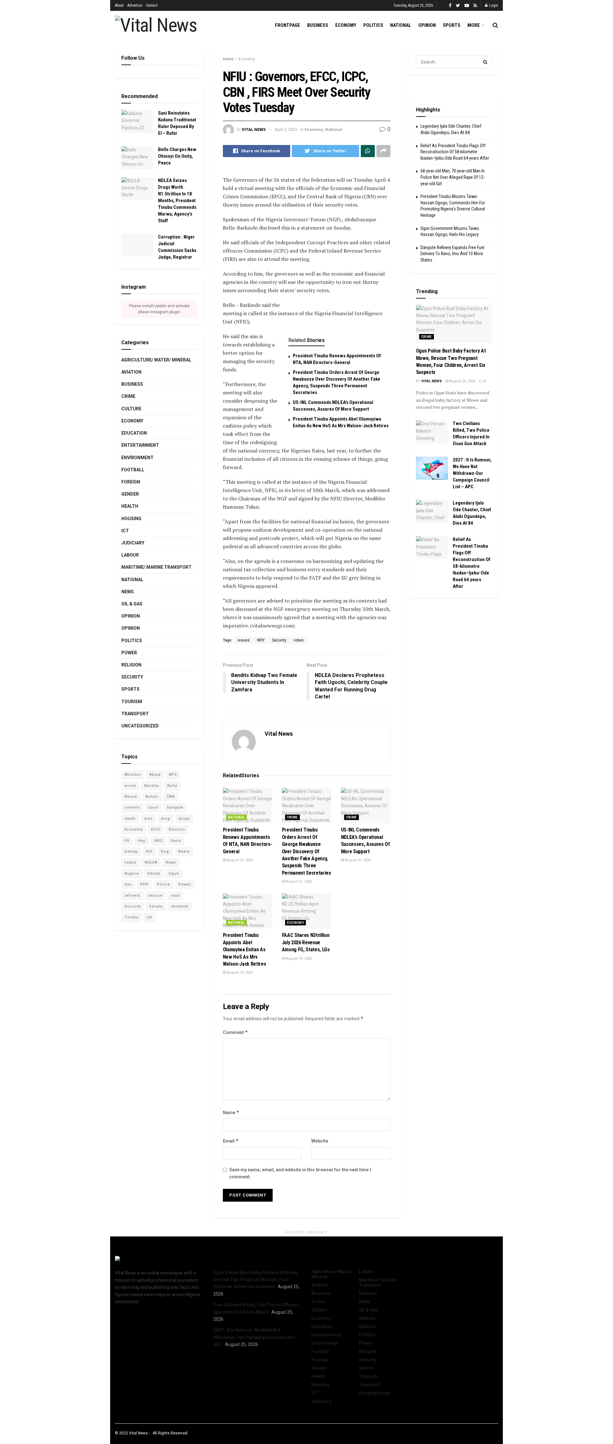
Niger (171, 862)
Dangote (175, 807)
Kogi (165, 851)
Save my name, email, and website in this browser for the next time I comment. (300, 1173)
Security (279, 640)
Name (231, 1112)
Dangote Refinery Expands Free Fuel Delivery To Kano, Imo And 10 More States (452, 253)
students (179, 906)
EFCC (156, 829)
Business (317, 25)
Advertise (134, 5)
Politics (373, 25)
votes (299, 640)
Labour (130, 555)
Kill (149, 851)
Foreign (130, 481)
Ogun (174, 873)
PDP (144, 884)
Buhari (152, 796)
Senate (156, 906)
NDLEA (151, 862)
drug (165, 819)
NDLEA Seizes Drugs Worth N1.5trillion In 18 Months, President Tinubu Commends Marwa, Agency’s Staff (177, 201)
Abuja (155, 774)
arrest (130, 786)
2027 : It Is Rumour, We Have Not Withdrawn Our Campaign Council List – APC (472, 473)
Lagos (130, 862)
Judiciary (132, 542)
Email (231, 1141)
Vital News (254, 129)
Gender (130, 494)
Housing (131, 518)
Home (228, 59)
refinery (132, 895)
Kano (176, 841)
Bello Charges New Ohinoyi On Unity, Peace (177, 156)
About (119, 5)
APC (173, 774)
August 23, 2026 (239, 860)
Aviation (131, 372)
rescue (155, 895)
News (127, 591)
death (130, 819)
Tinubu (132, 917)
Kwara (184, 851)
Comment (235, 1032)
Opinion (427, 25)
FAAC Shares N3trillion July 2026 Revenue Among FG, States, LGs (306, 942)
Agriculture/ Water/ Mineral (156, 359)
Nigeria (132, 873)
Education (134, 433)
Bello (172, 786)
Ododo (153, 873)
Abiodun (133, 774)
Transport (135, 713)
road (175, 895)
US (149, 917)
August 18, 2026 (298, 958)
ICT (125, 530)
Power (129, 652)
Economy (345, 25)
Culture (131, 408)
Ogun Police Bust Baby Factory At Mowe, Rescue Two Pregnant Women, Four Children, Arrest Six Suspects (256, 1279)
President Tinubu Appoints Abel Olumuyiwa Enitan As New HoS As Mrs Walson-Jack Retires (244, 949)
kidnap (131, 851)
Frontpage (287, 25)
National (400, 25)
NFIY (261, 640)
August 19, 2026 (239, 972)
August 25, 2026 (461, 381)
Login (493, 5)
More (473, 25)
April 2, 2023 (286, 129)
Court (153, 807)
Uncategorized (140, 725)
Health (129, 506)
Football (132, 469)
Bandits (151, 786)
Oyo (128, 884)
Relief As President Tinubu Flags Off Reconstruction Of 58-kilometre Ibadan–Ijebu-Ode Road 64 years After (454, 152)
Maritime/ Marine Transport (156, 567)
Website (319, 1141)
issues (244, 640)
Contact (151, 5)
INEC (158, 841)
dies (148, 819)
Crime (292, 817)
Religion (131, 664)
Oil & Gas (131, 603)
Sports (451, 25)
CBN (171, 796)
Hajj (142, 841)
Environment (137, 457)
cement (132, 807)
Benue (131, 796)
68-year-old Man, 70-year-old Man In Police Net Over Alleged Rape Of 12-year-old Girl (452, 177)
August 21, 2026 (298, 881)
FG (127, 841)
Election (177, 829)
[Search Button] (485, 62)
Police (163, 884)
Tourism (131, 701)
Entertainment (140, 445)
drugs (184, 819)
